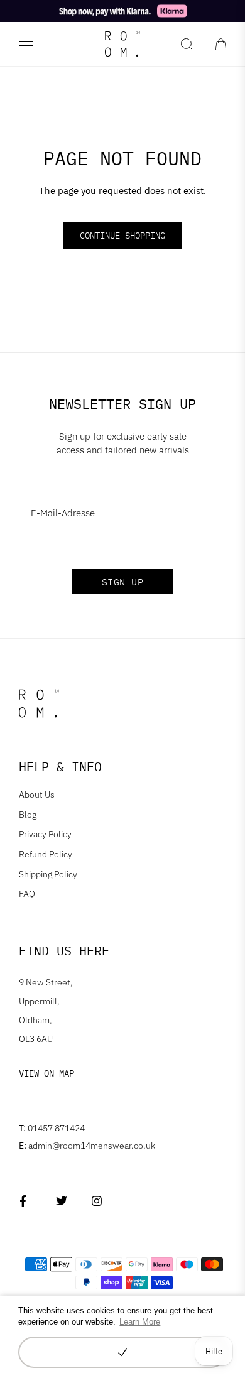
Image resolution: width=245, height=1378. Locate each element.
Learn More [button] (139, 1321)
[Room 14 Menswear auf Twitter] (61, 1201)
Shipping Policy (48, 874)
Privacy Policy (45, 834)
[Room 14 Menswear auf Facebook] (25, 1201)
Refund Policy (45, 854)
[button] (122, 1352)
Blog (27, 814)
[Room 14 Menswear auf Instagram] (97, 1201)
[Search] (187, 44)
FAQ (27, 893)
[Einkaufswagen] (220, 44)
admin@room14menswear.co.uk (87, 1145)
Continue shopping (122, 235)
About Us (37, 794)
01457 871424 (52, 1128)
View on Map (46, 1073)
